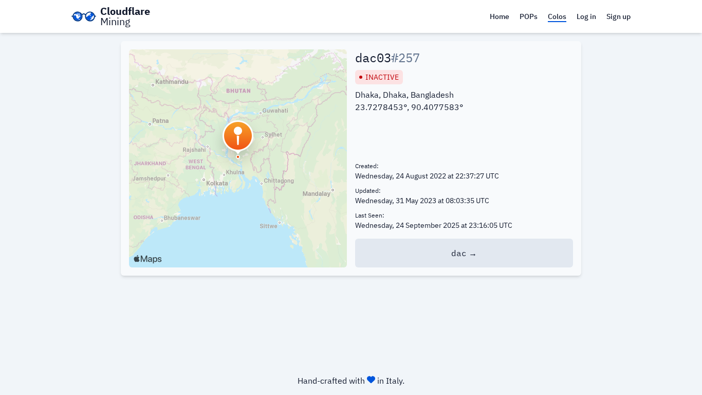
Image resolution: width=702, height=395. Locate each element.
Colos (557, 16)
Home (499, 16)
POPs (529, 16)
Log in (586, 16)
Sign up (618, 16)
